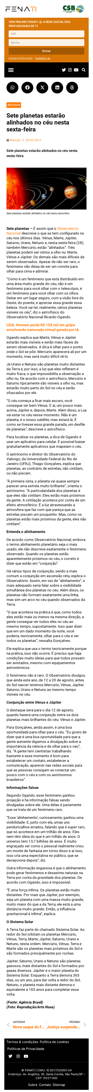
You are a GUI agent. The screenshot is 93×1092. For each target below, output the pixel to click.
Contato (45, 1085)
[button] (10, 70)
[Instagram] (70, 70)
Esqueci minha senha (20, 58)
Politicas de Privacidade (25, 1049)
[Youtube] (76, 70)
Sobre (32, 1085)
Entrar (46, 51)
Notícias (14, 105)
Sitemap (59, 1085)
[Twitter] (64, 70)
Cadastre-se (42, 58)
